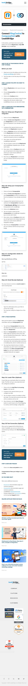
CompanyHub (7, 488)
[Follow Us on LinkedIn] (13, 679)
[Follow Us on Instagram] (8, 679)
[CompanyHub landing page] (20, 15)
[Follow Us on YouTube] (18, 679)
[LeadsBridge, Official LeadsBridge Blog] (7, 3)
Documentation (7, 24)
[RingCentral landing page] (8, 15)
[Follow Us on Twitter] (23, 679)
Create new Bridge (9, 74)
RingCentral (7, 485)
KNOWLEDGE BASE (15, 491)
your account (18, 493)
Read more (4, 522)
